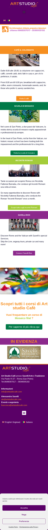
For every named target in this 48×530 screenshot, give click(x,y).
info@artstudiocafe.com (11, 392)
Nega (24, 514)
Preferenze (24, 521)
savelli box (24, 215)
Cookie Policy (13, 527)
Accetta (24, 508)
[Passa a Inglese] (4, 20)
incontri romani (24, 160)
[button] (24, 12)
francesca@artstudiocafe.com (14, 405)
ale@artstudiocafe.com (11, 399)
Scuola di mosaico (24, 106)
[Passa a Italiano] (9, 20)
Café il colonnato (24, 50)
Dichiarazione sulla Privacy (28, 527)
